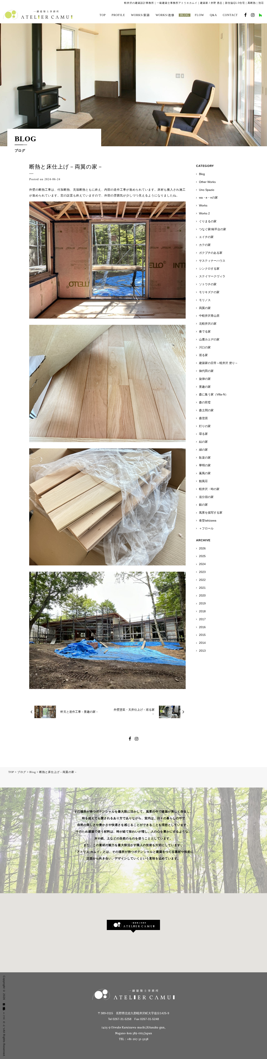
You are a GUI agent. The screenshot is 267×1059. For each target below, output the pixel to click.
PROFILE (118, 15)
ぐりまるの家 (208, 221)
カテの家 (205, 244)
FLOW (199, 15)
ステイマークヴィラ (212, 276)
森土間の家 (206, 410)
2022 (202, 579)
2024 (202, 564)
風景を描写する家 (210, 512)
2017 (202, 619)
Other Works (207, 182)
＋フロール (206, 528)
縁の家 (203, 449)
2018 (202, 611)
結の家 (203, 441)
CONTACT (230, 15)
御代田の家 (206, 371)
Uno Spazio (206, 189)
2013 (202, 650)
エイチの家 (206, 237)
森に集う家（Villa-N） (213, 394)
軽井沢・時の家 (209, 489)
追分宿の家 (206, 497)
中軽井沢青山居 (209, 315)
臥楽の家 (205, 457)
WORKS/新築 (140, 15)
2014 (202, 642)
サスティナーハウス (212, 260)
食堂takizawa (207, 520)
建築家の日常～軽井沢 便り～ (218, 363)
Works (203, 205)
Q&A (213, 15)
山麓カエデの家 (209, 339)
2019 (202, 603)
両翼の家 (205, 308)
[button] (133, 926)
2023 (202, 572)
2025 (202, 556)
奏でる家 (205, 331)
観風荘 (203, 481)
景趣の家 (205, 386)
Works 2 (204, 213)
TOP (102, 15)
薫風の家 (205, 473)
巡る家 (203, 355)
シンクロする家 (209, 268)
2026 (202, 548)
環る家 (203, 433)
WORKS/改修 (165, 15)
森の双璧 (205, 402)
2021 (202, 587)
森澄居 (203, 418)
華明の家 (205, 465)
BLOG (184, 15)
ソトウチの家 (208, 284)
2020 (202, 595)
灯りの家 (205, 426)
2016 (202, 627)
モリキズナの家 (209, 292)
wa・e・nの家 (208, 197)
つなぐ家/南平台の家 (212, 229)
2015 (202, 634)
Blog (202, 174)
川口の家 (205, 347)
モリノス (205, 300)
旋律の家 (205, 378)
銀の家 (203, 504)
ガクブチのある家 (210, 252)
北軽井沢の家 (208, 323)
